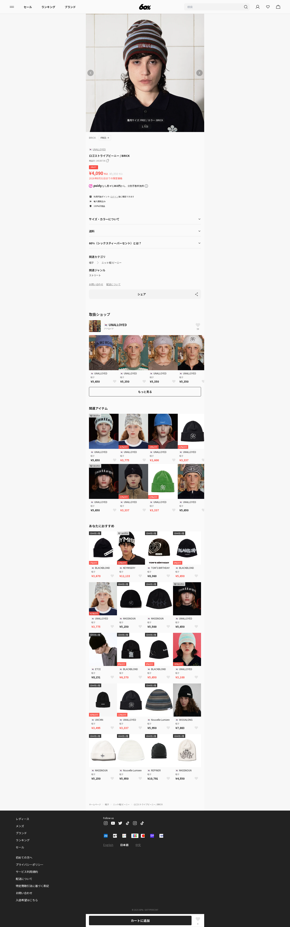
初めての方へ (24, 857)
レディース (22, 819)
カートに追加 (140, 920)
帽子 (91, 262)
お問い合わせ (96, 284)
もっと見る (145, 392)
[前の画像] (90, 73)
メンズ (20, 826)
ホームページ (95, 804)
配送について (113, 284)
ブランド (70, 7)
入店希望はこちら (27, 900)
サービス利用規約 (27, 872)
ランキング (48, 7)
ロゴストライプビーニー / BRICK (148, 804)
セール (28, 7)
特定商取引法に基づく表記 (32, 886)
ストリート (95, 275)
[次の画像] (199, 73)
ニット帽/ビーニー (112, 262)
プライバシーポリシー (29, 865)
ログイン (114, 196)
